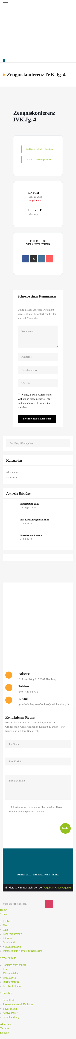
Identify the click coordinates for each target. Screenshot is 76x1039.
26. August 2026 (28, 507)
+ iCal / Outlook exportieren (39, 159)
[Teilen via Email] (49, 258)
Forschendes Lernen (31, 535)
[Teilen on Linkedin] (41, 258)
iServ (55, 874)
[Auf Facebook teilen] (25, 258)
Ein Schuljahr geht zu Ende (34, 519)
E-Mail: (24, 699)
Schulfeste (11, 477)
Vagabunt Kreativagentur (57, 887)
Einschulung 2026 (29, 503)
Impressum (24, 874)
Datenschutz (41, 874)
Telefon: (24, 686)
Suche (66, 443)
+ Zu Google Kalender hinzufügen (39, 149)
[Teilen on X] (33, 258)
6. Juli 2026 (26, 539)
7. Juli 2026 (26, 523)
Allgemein (12, 472)
